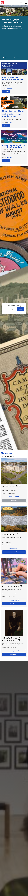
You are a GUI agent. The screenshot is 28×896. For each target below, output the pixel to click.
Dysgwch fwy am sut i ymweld (12, 57)
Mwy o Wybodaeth (13, 496)
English (21, 2)
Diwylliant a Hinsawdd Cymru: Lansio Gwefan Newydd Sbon (13, 78)
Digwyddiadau (6, 453)
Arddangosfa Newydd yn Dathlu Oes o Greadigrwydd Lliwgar (13, 146)
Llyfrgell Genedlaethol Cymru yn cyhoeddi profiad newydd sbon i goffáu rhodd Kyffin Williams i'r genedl (13, 114)
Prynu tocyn (13, 552)
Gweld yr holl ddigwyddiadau (7, 456)
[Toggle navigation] (26, 3)
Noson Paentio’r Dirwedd (11, 586)
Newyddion (9, 88)
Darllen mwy (6, 91)
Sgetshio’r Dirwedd (9, 534)
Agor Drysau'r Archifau (10, 486)
